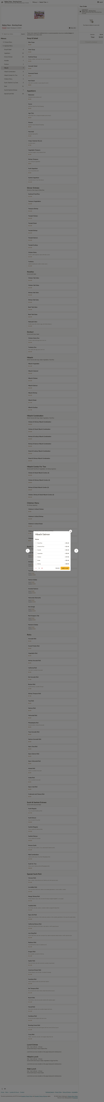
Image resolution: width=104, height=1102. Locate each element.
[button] (27, 552)
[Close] (70, 531)
